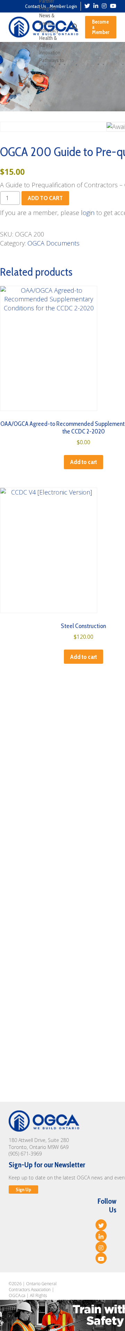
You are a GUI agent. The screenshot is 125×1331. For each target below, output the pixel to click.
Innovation (49, 53)
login (87, 212)
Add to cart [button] (83, 462)
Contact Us (35, 6)
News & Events (47, 19)
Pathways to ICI (51, 64)
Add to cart (45, 198)
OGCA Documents (53, 243)
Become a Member (100, 27)
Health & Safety (48, 42)
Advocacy (49, 30)
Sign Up (23, 1189)
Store (45, 75)
